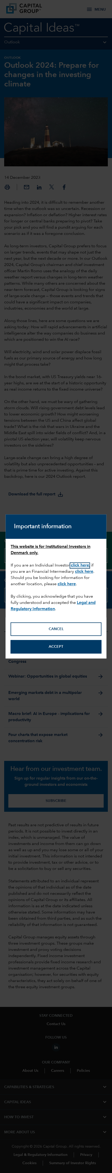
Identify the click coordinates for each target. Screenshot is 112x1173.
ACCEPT (56, 647)
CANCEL (56, 629)
